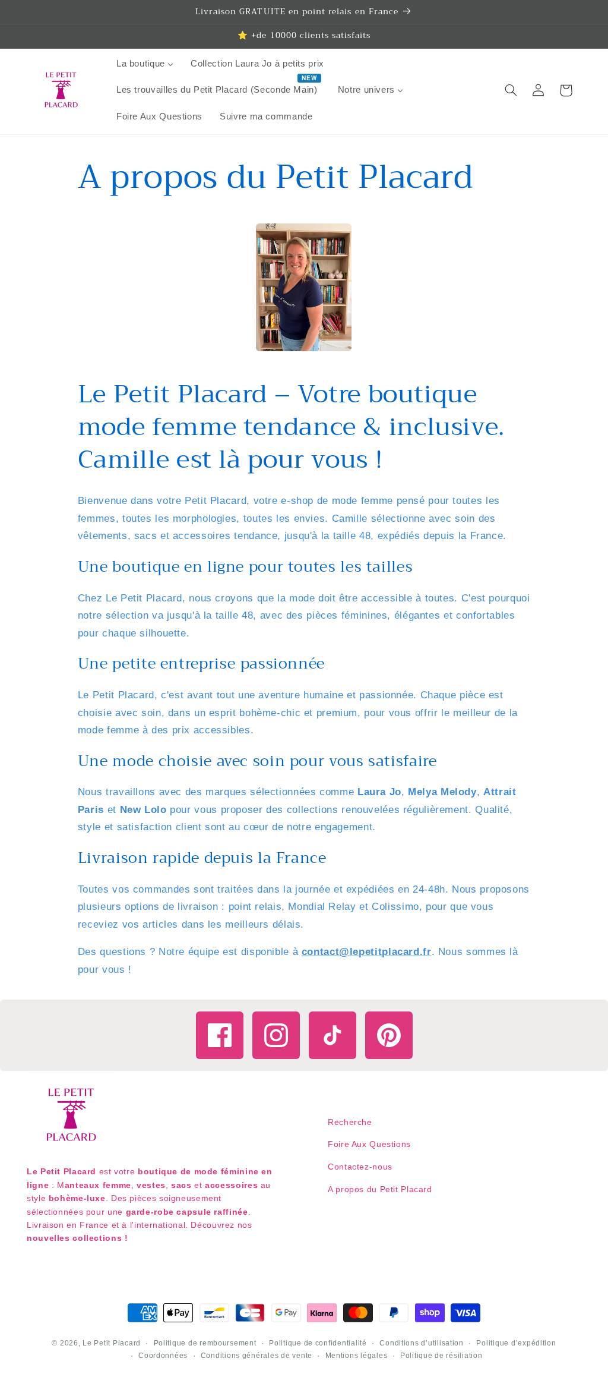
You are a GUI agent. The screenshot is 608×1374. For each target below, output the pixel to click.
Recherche (350, 1122)
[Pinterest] (389, 1035)
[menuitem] (144, 64)
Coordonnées (163, 1355)
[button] (510, 90)
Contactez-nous (360, 1166)
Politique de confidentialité (318, 1343)
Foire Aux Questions (369, 1144)
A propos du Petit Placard (380, 1189)
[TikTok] (332, 1035)
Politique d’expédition (516, 1343)
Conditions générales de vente (256, 1355)
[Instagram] (276, 1035)
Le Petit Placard (112, 1343)
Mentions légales (356, 1355)
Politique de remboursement (205, 1343)
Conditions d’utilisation (421, 1343)
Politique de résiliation (441, 1355)
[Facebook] (219, 1035)
